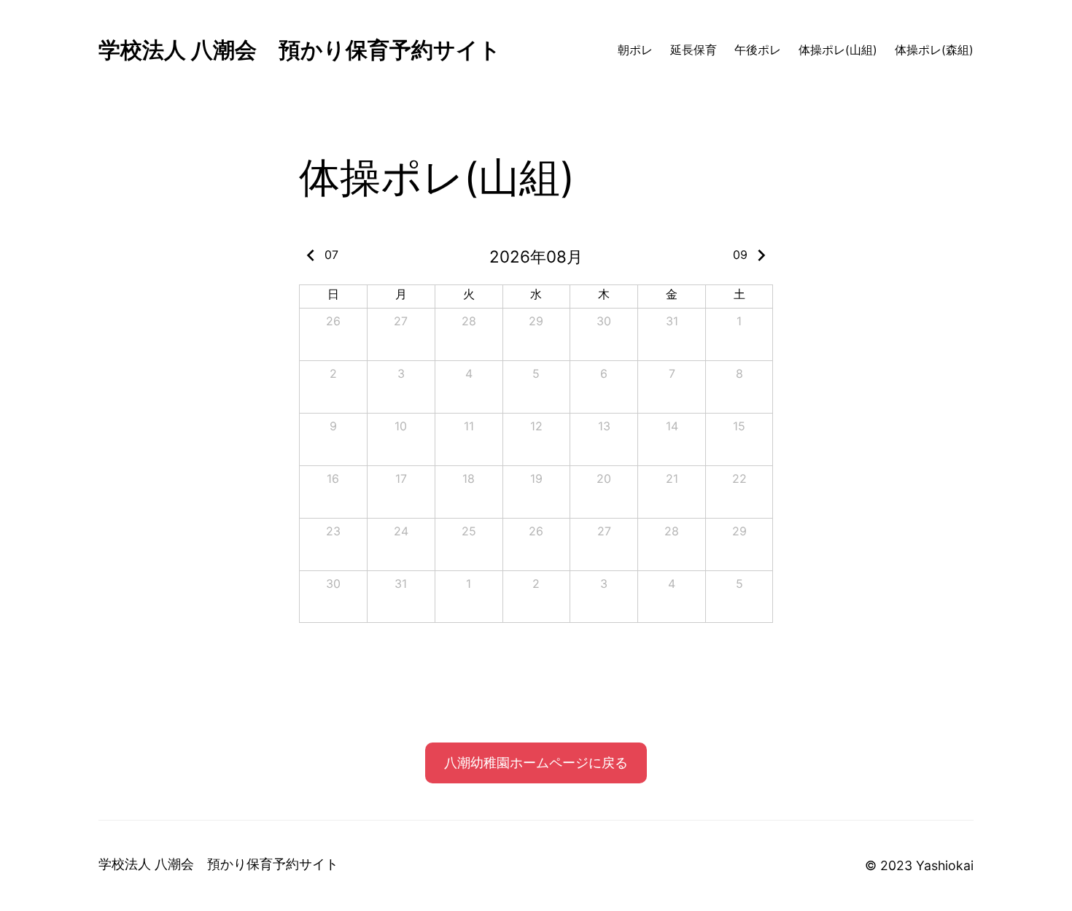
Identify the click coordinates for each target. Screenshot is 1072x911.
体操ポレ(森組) (934, 50)
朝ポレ (635, 50)
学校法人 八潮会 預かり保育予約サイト (299, 49)
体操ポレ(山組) (838, 50)
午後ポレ (757, 50)
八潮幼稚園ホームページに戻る (536, 762)
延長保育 (693, 50)
